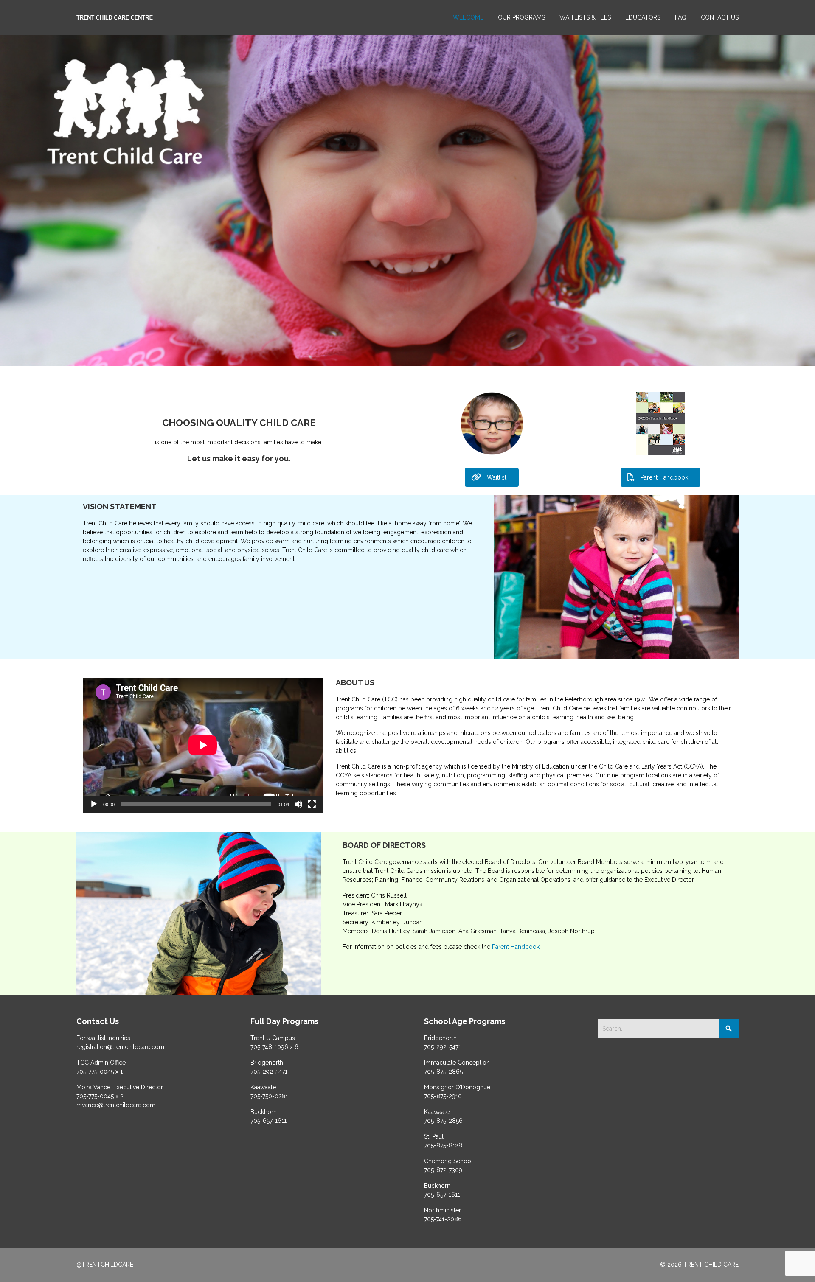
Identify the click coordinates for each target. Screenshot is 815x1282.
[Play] (94, 804)
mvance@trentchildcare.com (115, 1105)
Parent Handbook (516, 946)
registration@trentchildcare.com (120, 1047)
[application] (203, 745)
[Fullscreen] (312, 804)
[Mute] (298, 804)
